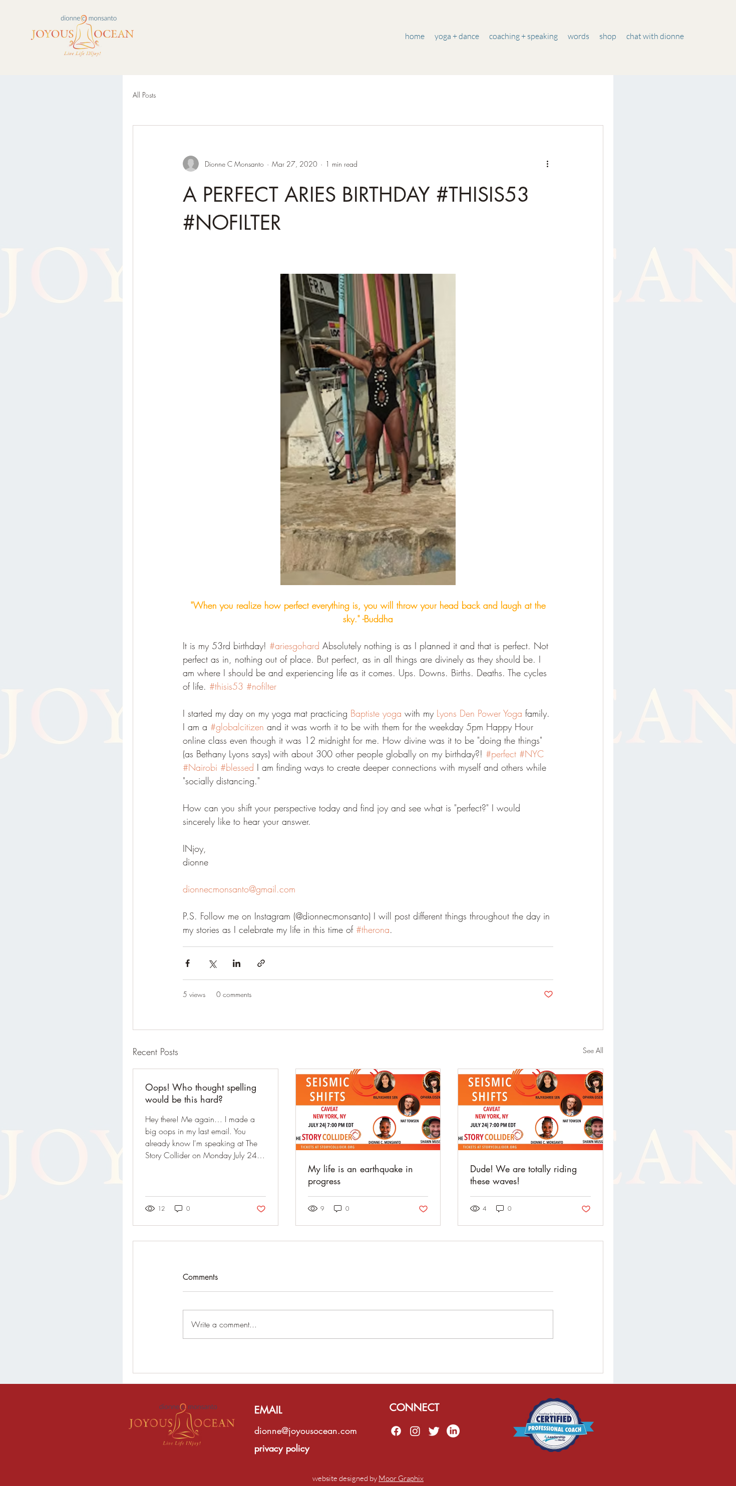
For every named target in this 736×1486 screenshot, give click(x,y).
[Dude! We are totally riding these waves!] (530, 1109)
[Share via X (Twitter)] (212, 963)
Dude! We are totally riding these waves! (523, 1175)
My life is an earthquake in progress (360, 1175)
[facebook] (396, 1430)
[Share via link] (261, 963)
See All (593, 1050)
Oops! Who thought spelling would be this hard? (200, 1093)
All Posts (144, 95)
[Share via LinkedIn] (236, 963)
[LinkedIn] (453, 1430)
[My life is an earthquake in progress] (368, 1109)
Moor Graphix (401, 1478)
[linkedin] (415, 1430)
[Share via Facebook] (187, 963)
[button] (578, 36)
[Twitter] (434, 1430)
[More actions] (547, 164)
